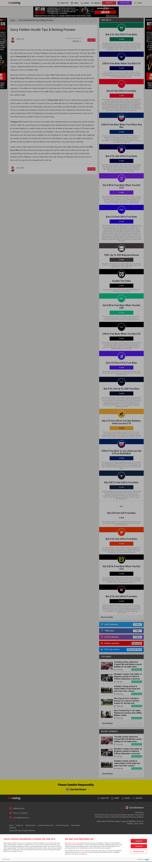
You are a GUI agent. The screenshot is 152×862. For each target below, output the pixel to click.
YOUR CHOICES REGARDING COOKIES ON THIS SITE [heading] (29, 839)
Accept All (139, 841)
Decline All (138, 846)
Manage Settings (138, 851)
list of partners (84, 852)
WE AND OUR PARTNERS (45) (79, 839)
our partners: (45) (75, 843)
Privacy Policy (6, 859)
